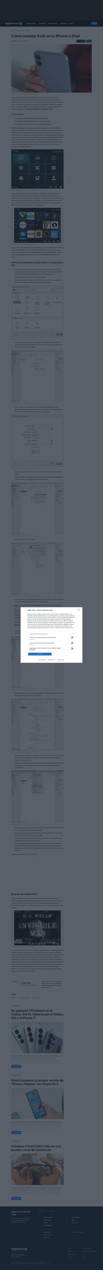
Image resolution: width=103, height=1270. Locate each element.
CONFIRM (40, 654)
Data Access (51, 659)
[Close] (79, 610)
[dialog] (51, 635)
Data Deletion (42, 659)
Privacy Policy (60, 659)
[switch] (71, 637)
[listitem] (51, 634)
